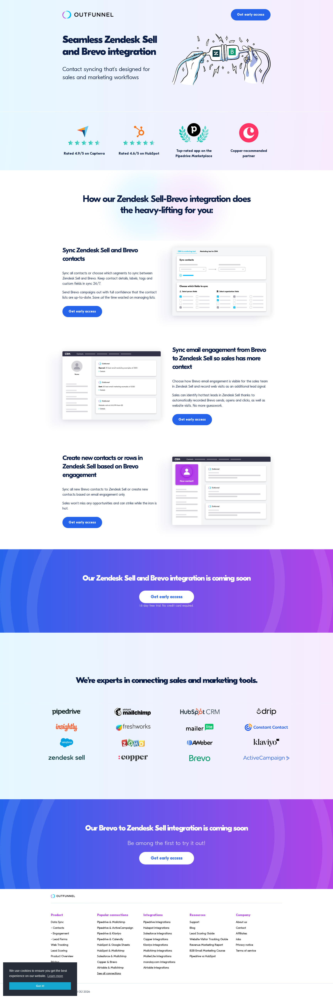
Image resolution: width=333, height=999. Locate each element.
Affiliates (241, 933)
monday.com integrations (159, 962)
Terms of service (246, 950)
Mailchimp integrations (157, 950)
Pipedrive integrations (156, 922)
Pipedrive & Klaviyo (109, 933)
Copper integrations (155, 939)
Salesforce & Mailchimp (111, 956)
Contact (241, 928)
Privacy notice (244, 945)
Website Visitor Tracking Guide (209, 939)
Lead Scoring (59, 950)
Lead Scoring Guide (202, 933)
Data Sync (57, 922)
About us (241, 922)
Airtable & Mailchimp (110, 967)
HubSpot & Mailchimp (110, 950)
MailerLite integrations (157, 956)
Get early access (250, 15)
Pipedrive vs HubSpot (203, 956)
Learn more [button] (55, 976)
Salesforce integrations (157, 933)
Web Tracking (59, 945)
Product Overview (62, 956)
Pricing (55, 962)
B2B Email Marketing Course (207, 950)
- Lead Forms (59, 939)
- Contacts (57, 928)
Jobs (238, 939)
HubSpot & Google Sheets (113, 945)
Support (194, 922)
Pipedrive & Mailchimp (111, 922)
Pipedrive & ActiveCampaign (115, 928)
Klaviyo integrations (155, 945)
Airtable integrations (156, 967)
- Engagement (60, 933)
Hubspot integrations (156, 928)
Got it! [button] (40, 985)
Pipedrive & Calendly (110, 939)
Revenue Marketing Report (206, 945)
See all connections (109, 973)
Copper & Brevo (107, 962)
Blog (192, 928)
